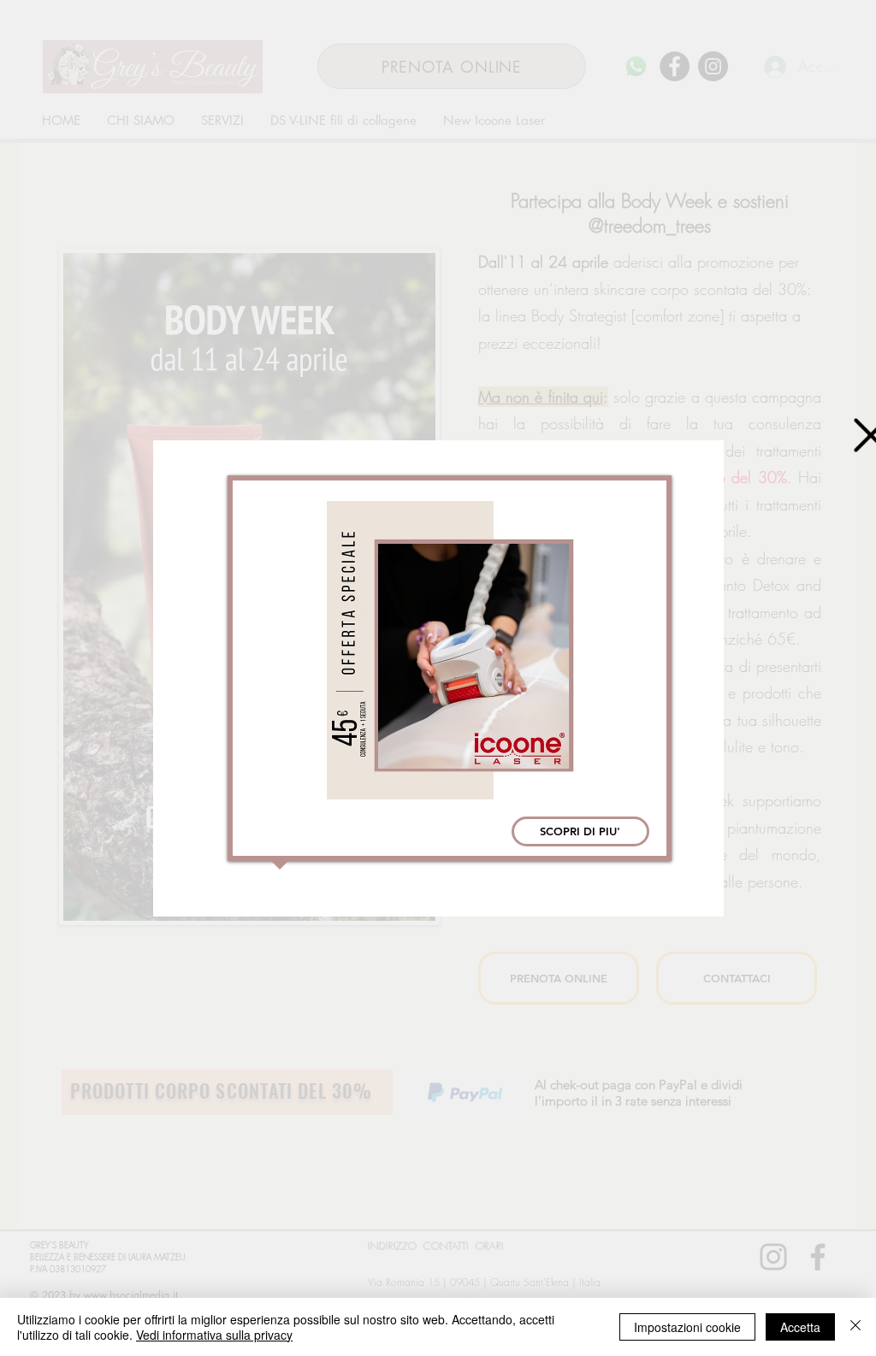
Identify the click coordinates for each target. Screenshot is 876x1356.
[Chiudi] (855, 1327)
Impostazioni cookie (687, 1326)
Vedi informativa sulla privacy (214, 1334)
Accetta (800, 1326)
